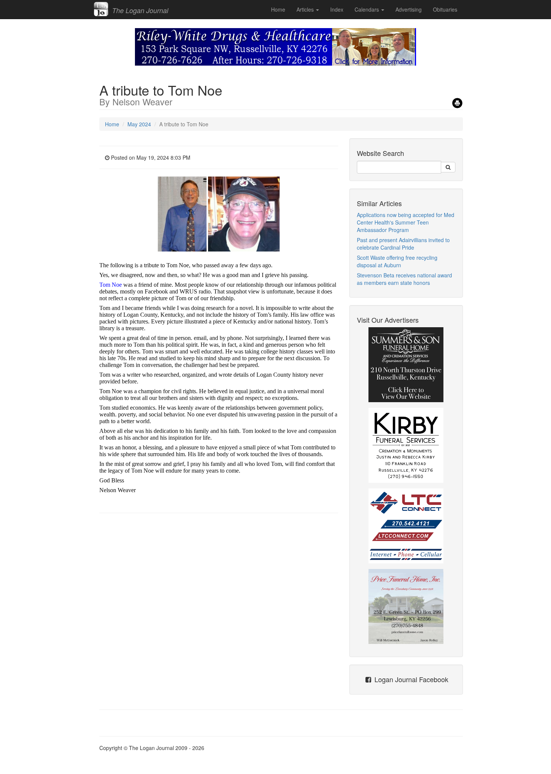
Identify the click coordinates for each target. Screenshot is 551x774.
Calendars (367, 9)
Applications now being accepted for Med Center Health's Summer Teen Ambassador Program (405, 222)
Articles (305, 9)
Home (278, 9)
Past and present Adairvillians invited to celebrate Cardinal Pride (403, 243)
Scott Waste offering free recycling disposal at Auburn (397, 261)
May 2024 (139, 124)
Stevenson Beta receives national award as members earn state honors (404, 278)
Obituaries (445, 9)
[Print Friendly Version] (457, 100)
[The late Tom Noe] (183, 213)
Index (336, 9)
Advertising (408, 9)
